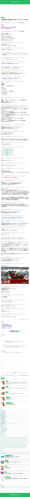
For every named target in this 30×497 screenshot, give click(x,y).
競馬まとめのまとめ (15, 2)
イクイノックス (11, 437)
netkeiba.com (3, 422)
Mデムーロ (2, 437)
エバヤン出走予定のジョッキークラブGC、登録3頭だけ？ (14, 473)
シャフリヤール (18, 440)
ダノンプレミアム (3, 442)
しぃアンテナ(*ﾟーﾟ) (4, 429)
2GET (1, 426)
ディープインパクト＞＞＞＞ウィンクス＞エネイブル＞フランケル (16, 388)
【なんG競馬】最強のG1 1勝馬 (10, 404)
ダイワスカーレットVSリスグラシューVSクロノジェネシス (15, 393)
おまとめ (2, 428)
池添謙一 (21, 447)
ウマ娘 (15, 437)
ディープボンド (14, 442)
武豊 (18, 447)
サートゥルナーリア (12, 440)
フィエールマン (23, 442)
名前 (2, 362)
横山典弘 (12, 447)
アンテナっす (2, 432)
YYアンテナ (2, 427)
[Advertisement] (15, 10)
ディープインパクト (8, 442)
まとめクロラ (2, 430)
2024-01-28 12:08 (7, 340)
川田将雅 (5, 447)
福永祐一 (24, 447)
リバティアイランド (3, 445)
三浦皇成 (15, 445)
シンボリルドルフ (4, 335)
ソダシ (22, 440)
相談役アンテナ (3, 413)
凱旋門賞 (22, 445)
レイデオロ (11, 445)
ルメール (8, 445)
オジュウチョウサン (24, 437)
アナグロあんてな (3, 431)
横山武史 (15, 447)
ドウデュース (18, 442)
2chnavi (2, 424)
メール (2, 365)
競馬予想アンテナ (3, 417)
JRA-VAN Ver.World (3, 420)
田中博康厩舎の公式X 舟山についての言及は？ (12, 456)
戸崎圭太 (9, 447)
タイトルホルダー (26, 440)
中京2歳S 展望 (7, 467)
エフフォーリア (19, 437)
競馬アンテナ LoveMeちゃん (5, 416)
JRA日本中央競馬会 (3, 421)
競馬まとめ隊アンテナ (4, 415)
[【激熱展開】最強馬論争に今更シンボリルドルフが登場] (16, 331)
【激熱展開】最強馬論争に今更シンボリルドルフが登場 (24, 319)
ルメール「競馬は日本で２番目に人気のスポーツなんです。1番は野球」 (16, 478)
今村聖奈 (18, 445)
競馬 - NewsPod (3, 414)
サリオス (8, 440)
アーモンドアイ (6, 437)
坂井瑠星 (25, 445)
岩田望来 (2, 447)
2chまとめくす (3, 425)
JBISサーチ (2, 419)
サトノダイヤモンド (3, 440)
